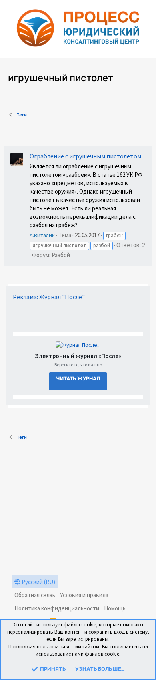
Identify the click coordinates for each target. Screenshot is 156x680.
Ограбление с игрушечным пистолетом (85, 156)
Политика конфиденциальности (56, 608)
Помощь (115, 608)
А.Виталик (42, 235)
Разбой (61, 255)
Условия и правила (84, 595)
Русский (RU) (37, 582)
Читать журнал (78, 379)
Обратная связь (34, 595)
